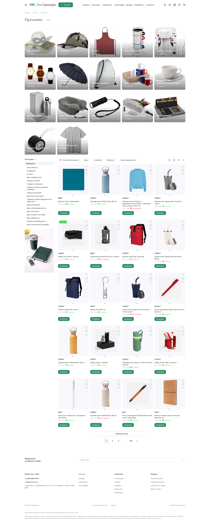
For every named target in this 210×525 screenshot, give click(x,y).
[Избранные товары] (179, 5)
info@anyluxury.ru (31, 482)
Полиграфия (83, 485)
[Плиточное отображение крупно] (169, 160)
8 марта (30, 174)
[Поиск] (165, 5)
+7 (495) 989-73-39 (32, 478)
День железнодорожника (36, 208)
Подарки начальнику (35, 184)
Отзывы (117, 482)
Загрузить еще (122, 434)
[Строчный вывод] (179, 160)
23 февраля (31, 171)
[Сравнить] (86, 170)
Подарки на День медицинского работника (39, 200)
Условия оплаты (157, 478)
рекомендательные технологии (67, 512)
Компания (119, 474)
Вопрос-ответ (156, 489)
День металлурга (33, 205)
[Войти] (170, 5)
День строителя (33, 211)
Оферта (113, 505)
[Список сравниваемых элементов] (174, 5)
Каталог (82, 474)
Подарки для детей (34, 193)
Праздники (30, 163)
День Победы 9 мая (34, 177)
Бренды (81, 478)
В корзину (64, 213)
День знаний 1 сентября (36, 215)
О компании (119, 478)
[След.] (137, 440)
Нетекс (182, 505)
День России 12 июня (35, 196)
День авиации (32, 167)
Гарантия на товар (158, 485)
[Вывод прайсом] (183, 160)
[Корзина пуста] (184, 5)
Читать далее (156, 518)
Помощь (154, 474)
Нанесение (83, 482)
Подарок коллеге (33, 181)
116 (130, 441)
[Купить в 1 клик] (86, 174)
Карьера (118, 485)
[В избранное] (86, 167)
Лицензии (118, 489)
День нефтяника (33, 218)
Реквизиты (119, 492)
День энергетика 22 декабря (38, 224)
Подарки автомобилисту (36, 221)
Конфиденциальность (100, 505)
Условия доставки (157, 482)
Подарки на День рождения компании (37, 188)
